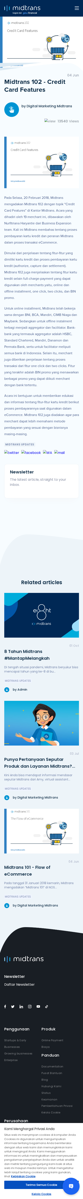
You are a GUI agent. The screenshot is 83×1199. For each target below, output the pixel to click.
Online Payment (52, 1040)
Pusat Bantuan (52, 1073)
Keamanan (49, 1099)
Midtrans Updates (19, 444)
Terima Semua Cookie (41, 1185)
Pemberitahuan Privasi (57, 1106)
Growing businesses (18, 1053)
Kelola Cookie (51, 1112)
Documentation (52, 1066)
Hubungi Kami (51, 1086)
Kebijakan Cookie (23, 1176)
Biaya (46, 1047)
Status (46, 1093)
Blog (45, 1079)
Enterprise (11, 1060)
